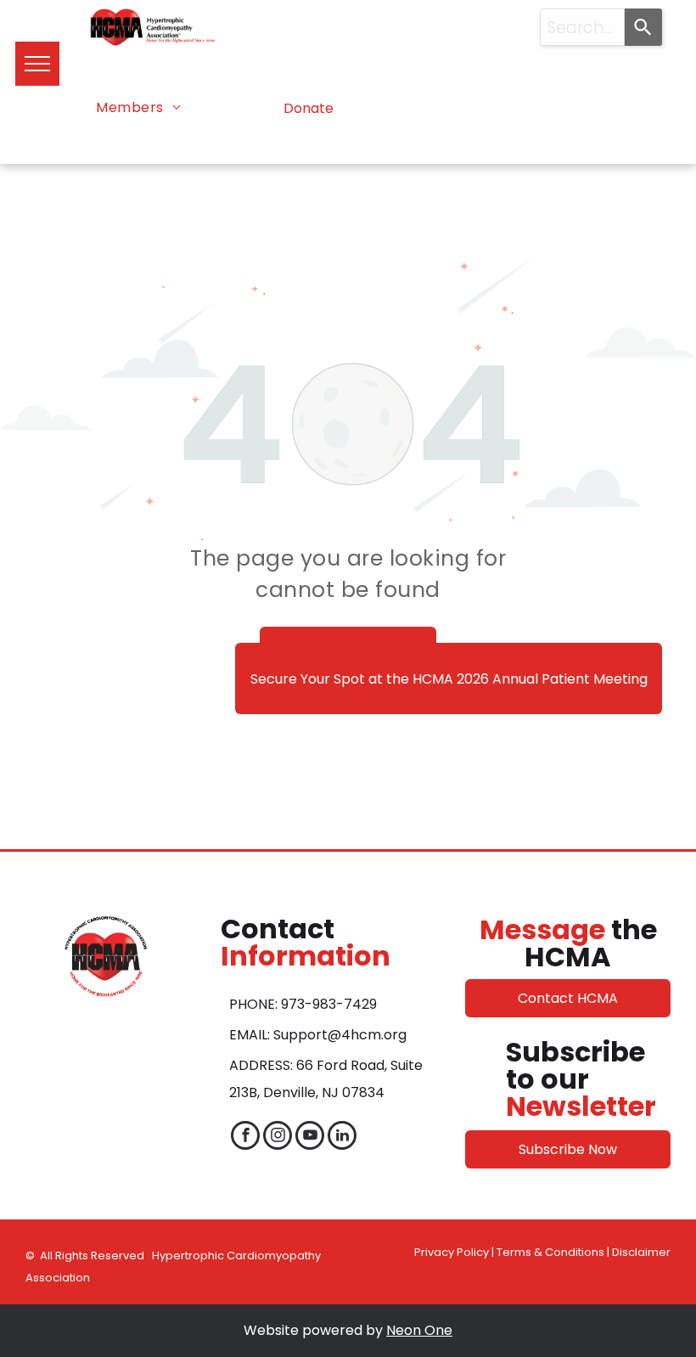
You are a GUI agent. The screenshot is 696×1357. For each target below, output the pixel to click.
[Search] (643, 27)
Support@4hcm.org (340, 1034)
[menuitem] (138, 108)
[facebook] (245, 1137)
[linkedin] (342, 1137)
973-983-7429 (329, 1004)
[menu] (37, 64)
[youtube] (309, 1137)
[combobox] (583, 27)
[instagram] (277, 1137)
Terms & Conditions (550, 1252)
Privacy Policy (451, 1252)
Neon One (419, 1330)
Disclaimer (641, 1252)
